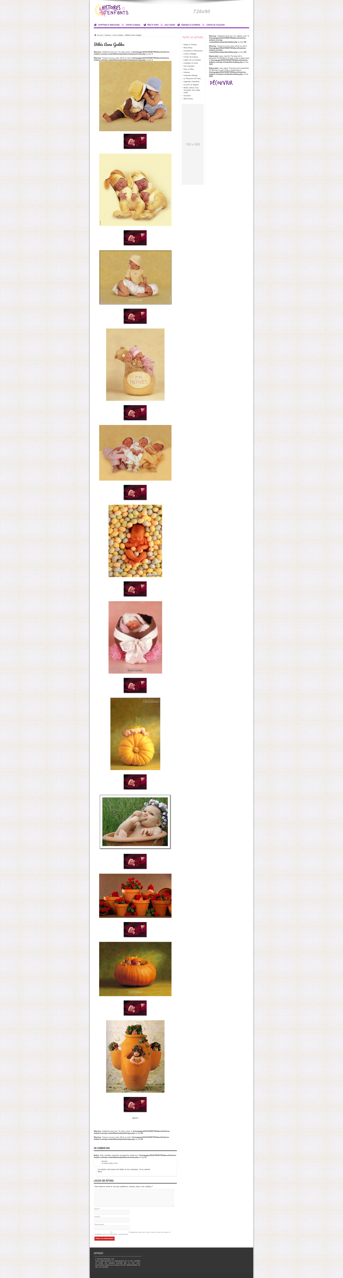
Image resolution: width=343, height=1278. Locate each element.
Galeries (108, 35)
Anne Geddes (118, 35)
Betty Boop (188, 48)
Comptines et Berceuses (109, 24)
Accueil (99, 35)
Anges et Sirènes (190, 45)
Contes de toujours (215, 24)
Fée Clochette (189, 66)
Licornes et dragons (191, 85)
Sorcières (187, 96)
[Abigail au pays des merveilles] (114, 15)
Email (96, 1217)
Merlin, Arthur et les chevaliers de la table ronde (192, 90)
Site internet (99, 1224)
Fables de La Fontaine (192, 60)
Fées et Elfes (153, 24)
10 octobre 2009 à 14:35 (110, 1163)
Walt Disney (170, 24)
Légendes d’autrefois (190, 24)
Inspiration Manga (190, 75)
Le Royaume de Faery (192, 78)
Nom (96, 1209)
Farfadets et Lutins (191, 63)
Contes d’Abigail (133, 24)
